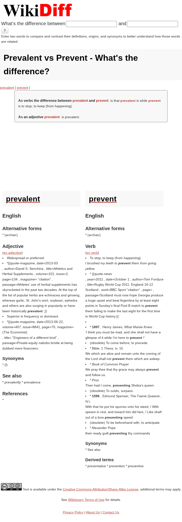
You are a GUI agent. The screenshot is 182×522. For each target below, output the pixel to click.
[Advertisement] (91, 155)
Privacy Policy (73, 512)
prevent (22, 87)
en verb (92, 253)
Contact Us (111, 512)
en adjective (13, 253)
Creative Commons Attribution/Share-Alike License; (101, 489)
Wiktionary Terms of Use (86, 500)
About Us (93, 512)
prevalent (7, 87)
